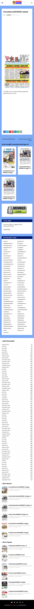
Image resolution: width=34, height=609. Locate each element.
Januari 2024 (17, 403)
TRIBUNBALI (6, 316)
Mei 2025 (17, 373)
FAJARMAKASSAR (7, 247)
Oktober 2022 (17, 432)
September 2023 (17, 411)
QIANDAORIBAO (7, 287)
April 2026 (17, 352)
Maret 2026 (17, 354)
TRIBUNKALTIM (7, 322)
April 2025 (17, 375)
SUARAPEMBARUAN (8, 309)
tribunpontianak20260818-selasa (18, 591)
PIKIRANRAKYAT (21, 280)
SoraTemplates (14, 605)
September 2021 (17, 457)
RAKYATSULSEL (7, 297)
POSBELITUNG (20, 283)
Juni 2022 (17, 439)
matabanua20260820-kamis (16, 555)
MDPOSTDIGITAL (7, 274)
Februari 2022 (17, 447)
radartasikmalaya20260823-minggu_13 (25, 167)
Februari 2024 (17, 401)
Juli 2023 (17, 415)
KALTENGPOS (6, 258)
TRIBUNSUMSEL (7, 328)
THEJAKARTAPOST (7, 314)
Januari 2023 (17, 426)
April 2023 (17, 420)
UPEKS (5, 330)
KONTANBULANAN (7, 262)
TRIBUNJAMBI (20, 318)
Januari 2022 (17, 449)
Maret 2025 (17, 377)
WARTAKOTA (20, 330)
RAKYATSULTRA (21, 297)
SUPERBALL (6, 312)
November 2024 (17, 384)
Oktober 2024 (17, 386)
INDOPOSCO (20, 254)
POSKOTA (5, 285)
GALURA (5, 249)
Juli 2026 (17, 346)
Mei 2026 (17, 350)
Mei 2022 (17, 441)
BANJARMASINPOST (8, 243)
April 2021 (17, 466)
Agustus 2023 (17, 413)
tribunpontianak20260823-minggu (18, 532)
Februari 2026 (17, 356)
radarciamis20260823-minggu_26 (18, 514)
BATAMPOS (20, 243)
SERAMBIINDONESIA (8, 301)
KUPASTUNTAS (7, 270)
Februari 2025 (17, 378)
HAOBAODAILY (6, 251)
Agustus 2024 (17, 390)
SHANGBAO (20, 301)
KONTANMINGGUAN (8, 264)
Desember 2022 (17, 428)
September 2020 (17, 479)
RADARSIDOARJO (7, 291)
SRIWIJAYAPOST (7, 307)
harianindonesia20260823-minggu (18, 523)
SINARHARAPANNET (8, 303)
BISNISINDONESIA (7, 245)
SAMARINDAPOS (21, 299)
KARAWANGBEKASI (22, 258)
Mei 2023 (17, 419)
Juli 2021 (17, 460)
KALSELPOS (20, 256)
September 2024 (17, 388)
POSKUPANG (20, 285)
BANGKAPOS (20, 241)
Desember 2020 (17, 474)
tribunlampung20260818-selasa (17, 564)
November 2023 (17, 407)
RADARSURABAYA (21, 291)
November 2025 (17, 361)
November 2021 (17, 453)
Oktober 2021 (17, 455)
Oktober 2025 (17, 363)
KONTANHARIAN (21, 262)
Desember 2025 (17, 359)
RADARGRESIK (6, 289)
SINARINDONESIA (21, 303)
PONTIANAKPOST (7, 283)
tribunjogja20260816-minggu (16, 582)
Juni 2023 (17, 417)
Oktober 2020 (17, 478)
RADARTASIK (20, 293)
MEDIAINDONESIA (21, 274)
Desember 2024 (17, 382)
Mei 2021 (17, 464)
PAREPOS (5, 280)
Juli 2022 (17, 438)
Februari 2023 (17, 424)
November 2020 (17, 476)
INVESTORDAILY (7, 256)
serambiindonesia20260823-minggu (8, 171)
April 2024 (17, 398)
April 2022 (17, 443)
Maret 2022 (17, 445)
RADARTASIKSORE (7, 295)
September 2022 (17, 434)
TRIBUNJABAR (6, 318)
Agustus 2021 (17, 459)
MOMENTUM (6, 278)
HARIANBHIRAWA (21, 251)
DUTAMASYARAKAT (22, 245)
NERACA (19, 278)
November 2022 (17, 430)
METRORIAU (20, 276)
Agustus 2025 (17, 367)
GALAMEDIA (20, 247)
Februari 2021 (17, 470)
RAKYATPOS (20, 295)
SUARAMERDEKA (21, 307)
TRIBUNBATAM (21, 316)
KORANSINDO (6, 268)
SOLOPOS (19, 305)
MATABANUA (20, 272)
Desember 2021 (17, 451)
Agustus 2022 (17, 436)
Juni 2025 (17, 371)
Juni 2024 (17, 394)
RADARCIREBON (21, 287)
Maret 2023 (17, 422)
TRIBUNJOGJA (20, 320)
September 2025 (17, 365)
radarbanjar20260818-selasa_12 (17, 545)
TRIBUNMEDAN (21, 324)
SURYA (19, 312)
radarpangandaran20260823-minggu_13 (9, 197)
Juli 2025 (17, 369)
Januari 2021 (17, 472)
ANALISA (5, 241)
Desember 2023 (17, 405)
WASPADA (5, 332)
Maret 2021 (17, 468)
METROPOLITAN (7, 276)
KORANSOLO (20, 268)
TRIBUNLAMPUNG (21, 322)
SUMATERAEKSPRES (22, 309)
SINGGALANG (6, 305)
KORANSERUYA (7, 266)
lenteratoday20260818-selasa (17, 573)
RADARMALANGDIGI (22, 289)
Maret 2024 (17, 399)
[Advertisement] (17, 35)
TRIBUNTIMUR (20, 328)
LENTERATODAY (21, 270)
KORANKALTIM (21, 264)
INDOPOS (5, 254)
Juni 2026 (17, 348)
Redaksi (9, 15)
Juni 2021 (17, 462)
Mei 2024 (17, 396)
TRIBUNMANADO (7, 324)
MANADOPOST (7, 272)
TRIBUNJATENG (7, 320)
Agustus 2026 (17, 344)
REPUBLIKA (6, 299)
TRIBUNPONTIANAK (22, 326)
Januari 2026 (17, 358)
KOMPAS (19, 260)
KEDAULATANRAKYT (8, 260)
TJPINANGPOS (20, 314)
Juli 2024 (17, 392)
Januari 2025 (17, 380)
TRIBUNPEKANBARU (8, 326)
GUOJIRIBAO (20, 249)
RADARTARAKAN (7, 293)
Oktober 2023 (17, 409)
